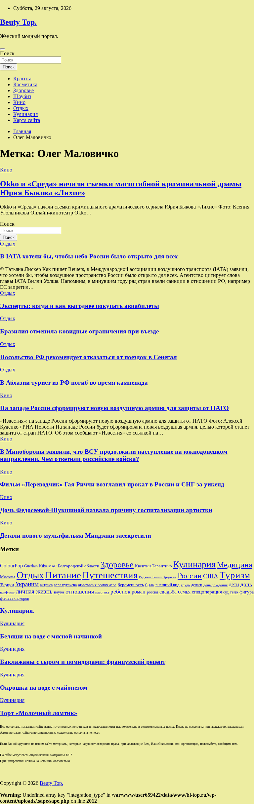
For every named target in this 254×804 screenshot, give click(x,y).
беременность (131, 584)
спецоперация (207, 591)
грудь (185, 585)
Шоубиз (22, 96)
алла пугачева (65, 585)
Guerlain (31, 566)
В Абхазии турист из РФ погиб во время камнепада (74, 382)
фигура (246, 591)
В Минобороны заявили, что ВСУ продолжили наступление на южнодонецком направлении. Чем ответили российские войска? (114, 455)
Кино (19, 102)
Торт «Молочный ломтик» (38, 712)
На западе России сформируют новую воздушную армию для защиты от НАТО (114, 407)
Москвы (7, 576)
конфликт (7, 592)
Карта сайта (26, 120)
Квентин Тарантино (153, 565)
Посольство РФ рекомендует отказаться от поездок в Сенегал (88, 357)
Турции (7, 584)
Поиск (7, 53)
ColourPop (11, 565)
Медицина (234, 564)
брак (149, 584)
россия (152, 592)
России (190, 575)
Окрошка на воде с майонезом (43, 687)
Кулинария (25, 114)
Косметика (25, 84)
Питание (63, 575)
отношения (79, 591)
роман (139, 591)
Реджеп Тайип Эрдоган (157, 577)
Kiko (43, 566)
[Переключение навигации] (2, 49)
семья (184, 591)
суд (226, 592)
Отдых (20, 108)
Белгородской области (78, 565)
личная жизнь (34, 591)
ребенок (120, 591)
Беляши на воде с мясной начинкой (51, 636)
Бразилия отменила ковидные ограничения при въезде (79, 331)
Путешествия (110, 575)
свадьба (168, 591)
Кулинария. (17, 610)
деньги (196, 585)
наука (59, 592)
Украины (27, 584)
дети (234, 584)
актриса (46, 585)
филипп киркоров (14, 598)
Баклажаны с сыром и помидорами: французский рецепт (82, 661)
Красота (22, 78)
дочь (246, 584)
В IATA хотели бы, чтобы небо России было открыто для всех (89, 256)
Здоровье (23, 90)
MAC (52, 566)
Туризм (235, 575)
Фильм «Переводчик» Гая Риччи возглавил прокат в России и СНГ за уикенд (112, 484)
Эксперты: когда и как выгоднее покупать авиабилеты (79, 305)
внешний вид (167, 584)
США (210, 576)
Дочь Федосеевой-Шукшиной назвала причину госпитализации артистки (106, 510)
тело (234, 592)
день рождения (215, 585)
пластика (102, 592)
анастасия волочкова (97, 584)
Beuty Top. (18, 22)
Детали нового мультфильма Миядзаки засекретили (75, 535)
